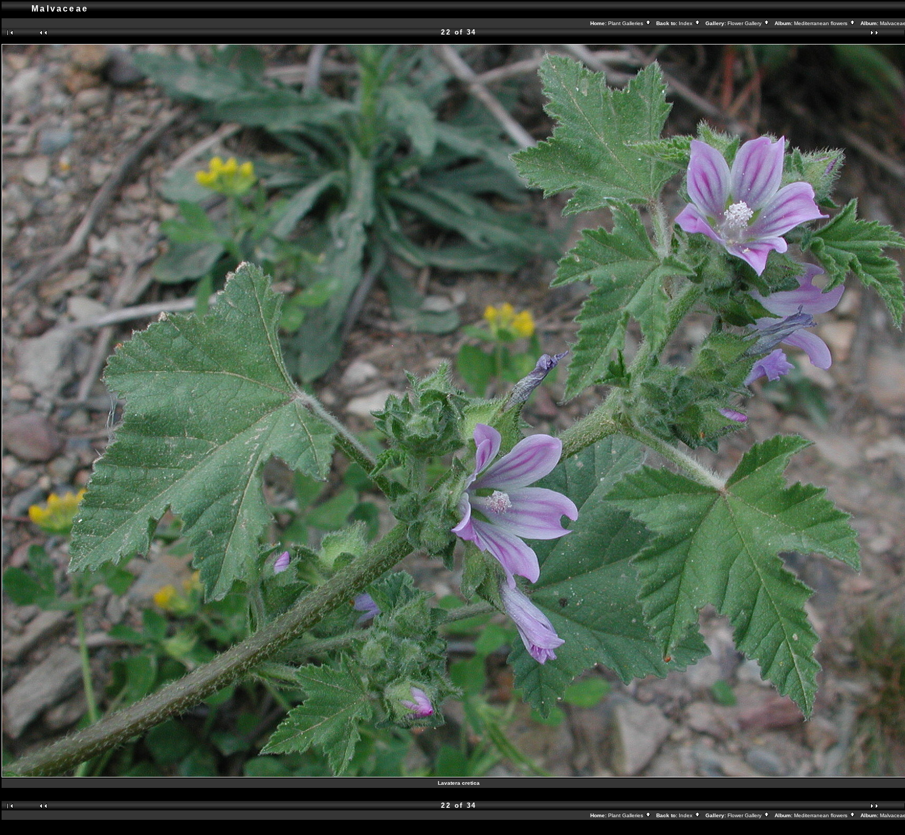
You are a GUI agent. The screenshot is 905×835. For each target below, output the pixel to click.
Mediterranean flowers (821, 23)
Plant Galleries (626, 23)
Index (686, 23)
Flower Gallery (745, 23)
